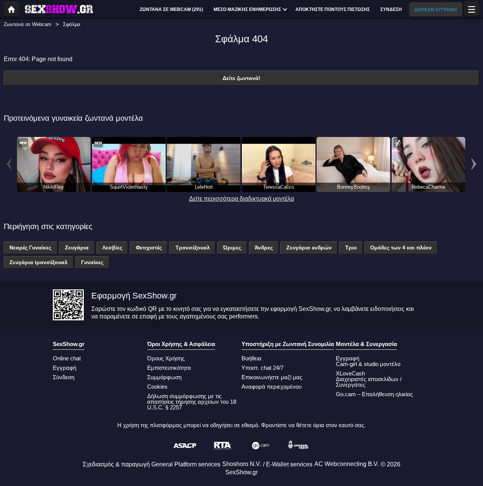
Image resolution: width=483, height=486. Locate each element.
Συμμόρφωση (164, 377)
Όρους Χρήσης (166, 358)
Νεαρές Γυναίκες (30, 248)
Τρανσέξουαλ (192, 248)
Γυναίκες (92, 262)
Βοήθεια (251, 358)
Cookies (157, 386)
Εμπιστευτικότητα (169, 367)
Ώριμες (232, 248)
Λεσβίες (112, 248)
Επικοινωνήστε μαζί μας (272, 377)
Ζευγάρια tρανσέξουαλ (38, 262)
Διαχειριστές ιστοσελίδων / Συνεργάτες (368, 382)
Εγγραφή (64, 367)
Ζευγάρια (77, 248)
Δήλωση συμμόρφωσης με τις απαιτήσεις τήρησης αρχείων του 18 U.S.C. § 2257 (191, 402)
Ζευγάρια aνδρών (309, 248)
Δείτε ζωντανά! (241, 78)
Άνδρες (264, 248)
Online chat (67, 358)
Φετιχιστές (149, 248)
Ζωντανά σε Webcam (27, 24)
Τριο (351, 248)
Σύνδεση (63, 377)
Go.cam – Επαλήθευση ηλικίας (374, 394)
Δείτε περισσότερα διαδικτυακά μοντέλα (241, 198)
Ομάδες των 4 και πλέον (401, 248)
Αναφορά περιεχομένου (271, 386)
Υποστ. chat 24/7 (262, 367)
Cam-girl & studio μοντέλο (368, 364)
